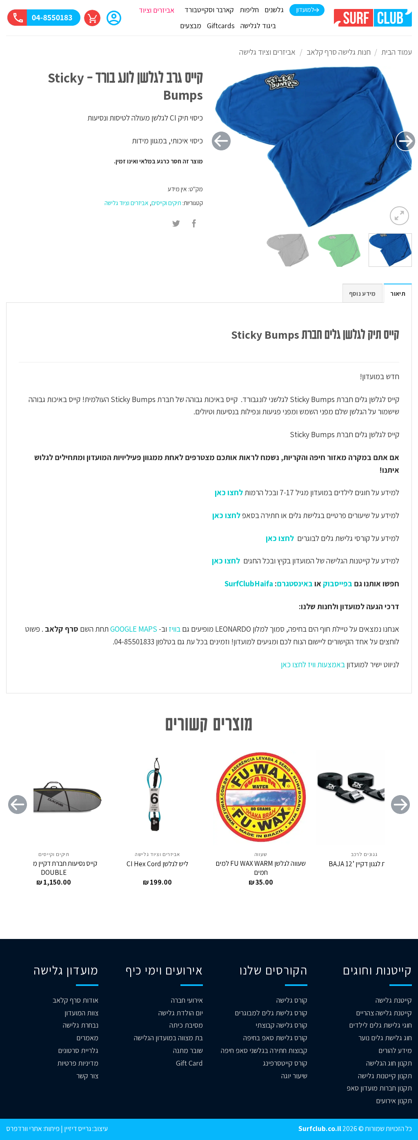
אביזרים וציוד (156, 10)
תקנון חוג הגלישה (389, 1063)
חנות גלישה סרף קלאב (339, 52)
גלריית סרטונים (78, 1050)
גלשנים (274, 9)
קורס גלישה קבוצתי (281, 1025)
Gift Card (189, 1063)
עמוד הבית (396, 52)
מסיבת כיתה (186, 1025)
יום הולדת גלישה (180, 1012)
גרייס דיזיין (77, 1128)
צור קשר (87, 1075)
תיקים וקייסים (166, 203)
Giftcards (221, 25)
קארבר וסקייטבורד (209, 9)
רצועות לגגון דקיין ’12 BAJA (364, 863)
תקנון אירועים (394, 1100)
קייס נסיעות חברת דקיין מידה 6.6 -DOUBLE (53, 868)
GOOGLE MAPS (133, 629)
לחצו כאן (228, 492)
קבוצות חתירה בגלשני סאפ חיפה (264, 1050)
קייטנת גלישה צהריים (384, 1012)
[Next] (221, 141)
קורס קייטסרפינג (285, 1063)
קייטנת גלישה (394, 1000)
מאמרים (87, 1037)
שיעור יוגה (294, 1075)
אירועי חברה (187, 1000)
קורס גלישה (291, 1000)
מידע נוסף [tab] (362, 293)
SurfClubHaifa (249, 583)
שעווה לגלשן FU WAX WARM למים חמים (261, 868)
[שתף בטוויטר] (176, 224)
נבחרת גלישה (80, 1025)
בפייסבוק (337, 583)
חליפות (249, 9)
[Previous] (406, 141)
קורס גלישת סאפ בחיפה (275, 1037)
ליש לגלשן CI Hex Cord (157, 863)
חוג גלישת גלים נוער (385, 1037)
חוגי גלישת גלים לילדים (380, 1025)
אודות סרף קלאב (75, 1000)
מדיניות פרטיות (77, 1063)
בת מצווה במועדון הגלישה (168, 1037)
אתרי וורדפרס (24, 1128)
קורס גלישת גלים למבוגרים (271, 1012)
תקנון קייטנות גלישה (385, 1075)
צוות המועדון (81, 1012)
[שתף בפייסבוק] (194, 224)
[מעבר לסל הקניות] (92, 18)
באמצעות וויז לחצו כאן (313, 664)
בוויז (174, 629)
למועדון (305, 9)
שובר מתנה (188, 1050)
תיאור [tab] (397, 293)
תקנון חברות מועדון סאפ (379, 1088)
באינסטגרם (295, 583)
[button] (114, 19)
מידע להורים (395, 1050)
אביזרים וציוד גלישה (267, 52)
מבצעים (190, 25)
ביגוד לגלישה (258, 25)
